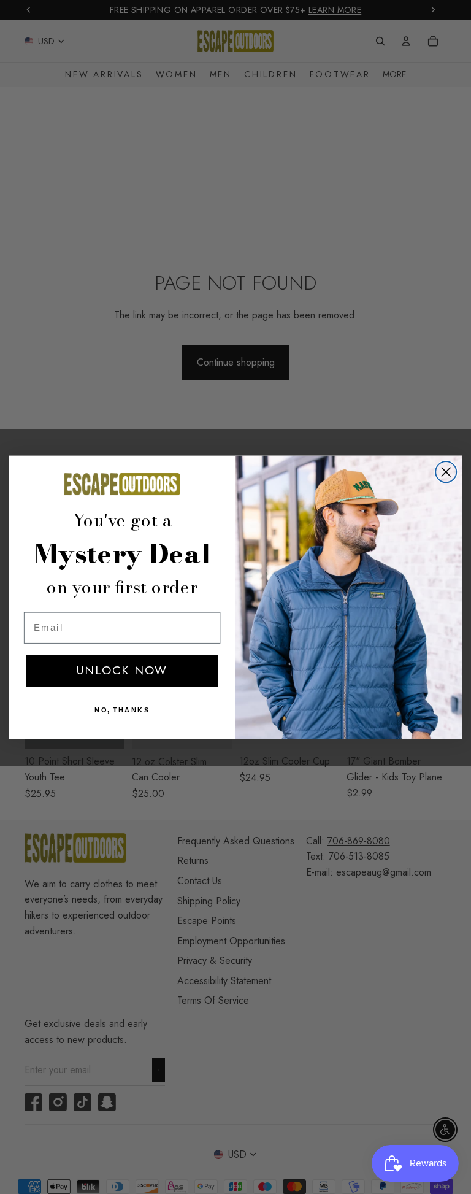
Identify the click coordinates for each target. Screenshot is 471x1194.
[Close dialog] (445, 471)
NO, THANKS (122, 710)
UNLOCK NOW (122, 669)
